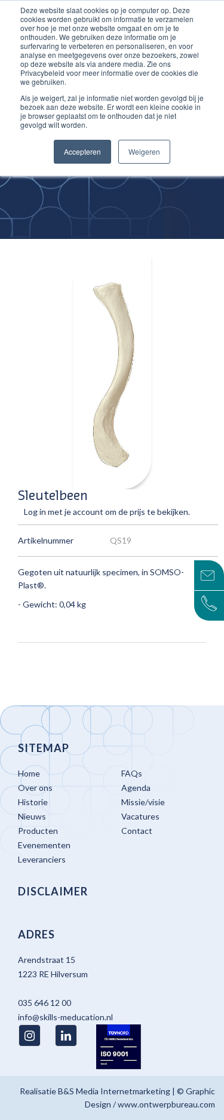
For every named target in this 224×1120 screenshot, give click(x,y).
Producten (38, 831)
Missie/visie (143, 802)
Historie (33, 802)
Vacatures (140, 816)
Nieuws (32, 816)
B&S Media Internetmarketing (114, 1091)
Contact (136, 831)
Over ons (35, 788)
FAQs (131, 773)
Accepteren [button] (82, 151)
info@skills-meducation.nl (65, 1017)
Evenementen (44, 845)
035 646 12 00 (44, 1003)
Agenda (136, 788)
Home (29, 773)
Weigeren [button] (144, 151)
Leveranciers (42, 859)
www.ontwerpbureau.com (166, 1104)
